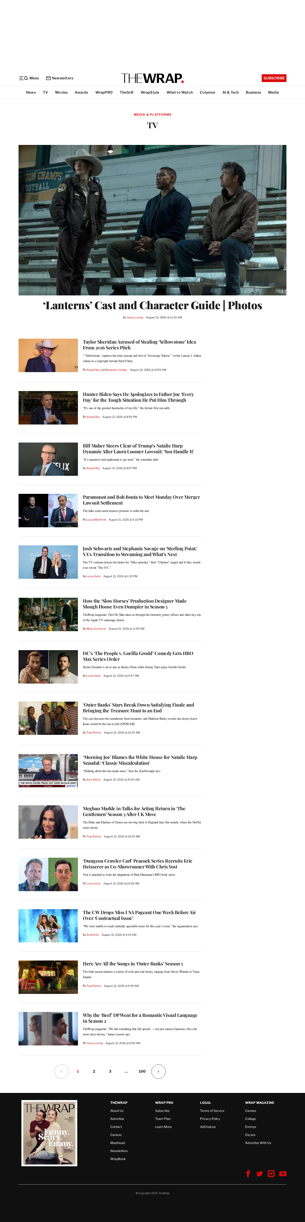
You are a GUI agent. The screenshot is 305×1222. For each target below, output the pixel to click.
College (250, 1119)
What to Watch (180, 92)
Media (273, 92)
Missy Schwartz (96, 628)
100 (142, 1071)
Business (253, 92)
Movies (61, 92)
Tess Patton (93, 732)
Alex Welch (93, 779)
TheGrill (127, 92)
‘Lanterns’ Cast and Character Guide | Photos (152, 305)
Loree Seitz (93, 576)
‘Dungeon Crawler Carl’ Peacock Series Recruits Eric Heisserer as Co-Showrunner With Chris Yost (137, 863)
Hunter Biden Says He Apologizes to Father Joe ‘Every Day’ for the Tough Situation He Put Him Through (138, 397)
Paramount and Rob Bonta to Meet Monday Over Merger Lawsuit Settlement (141, 499)
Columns (207, 92)
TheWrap (118, 1103)
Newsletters (62, 78)
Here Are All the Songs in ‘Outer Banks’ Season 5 (133, 963)
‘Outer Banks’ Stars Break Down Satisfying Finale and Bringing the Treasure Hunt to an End (138, 707)
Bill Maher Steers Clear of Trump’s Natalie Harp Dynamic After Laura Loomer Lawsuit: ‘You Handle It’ (138, 448)
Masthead (117, 1143)
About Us (116, 1111)
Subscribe (274, 78)
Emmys (250, 1127)
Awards (81, 92)
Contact (116, 1127)
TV (45, 92)
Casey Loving (135, 317)
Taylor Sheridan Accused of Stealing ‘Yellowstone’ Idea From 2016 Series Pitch (139, 344)
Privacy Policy (210, 1119)
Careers (116, 1135)
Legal (205, 1103)
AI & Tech (230, 92)
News (31, 92)
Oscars (250, 1135)
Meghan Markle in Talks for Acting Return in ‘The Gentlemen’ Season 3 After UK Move (134, 811)
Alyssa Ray (93, 369)
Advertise (117, 1119)
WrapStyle (150, 92)
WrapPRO (104, 92)
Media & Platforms (152, 114)
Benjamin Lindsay (116, 369)
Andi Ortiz (92, 934)
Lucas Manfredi (96, 519)
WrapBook (118, 1159)
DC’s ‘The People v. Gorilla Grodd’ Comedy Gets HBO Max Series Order (138, 656)
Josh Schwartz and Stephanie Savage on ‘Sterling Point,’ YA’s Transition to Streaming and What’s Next (140, 551)
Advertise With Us (258, 1143)
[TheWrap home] (152, 78)
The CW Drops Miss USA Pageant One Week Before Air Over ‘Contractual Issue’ (139, 915)
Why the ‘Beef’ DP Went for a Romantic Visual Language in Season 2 (140, 1018)
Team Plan (163, 1119)
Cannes (250, 1111)
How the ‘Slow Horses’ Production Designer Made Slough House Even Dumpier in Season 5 (134, 603)
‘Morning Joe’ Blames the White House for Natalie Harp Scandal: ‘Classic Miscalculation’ (140, 760)
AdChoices (208, 1127)
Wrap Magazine (259, 1103)
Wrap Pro (164, 1103)
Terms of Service (212, 1111)
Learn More (163, 1127)
